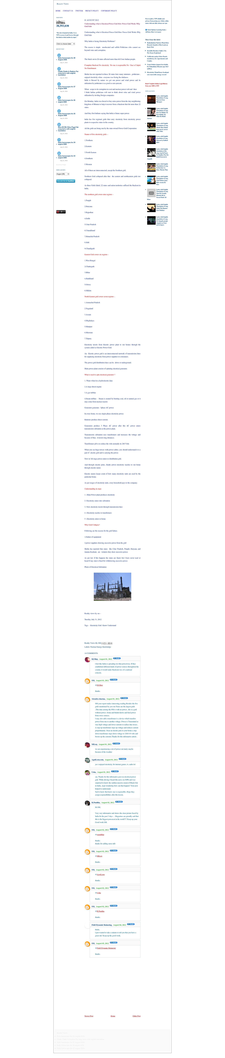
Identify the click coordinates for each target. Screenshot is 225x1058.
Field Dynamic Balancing (102, 924)
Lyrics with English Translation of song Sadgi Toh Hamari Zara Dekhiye (162, 207)
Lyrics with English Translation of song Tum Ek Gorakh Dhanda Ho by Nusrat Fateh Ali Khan (157, 194)
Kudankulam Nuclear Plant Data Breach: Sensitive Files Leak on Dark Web (158, 45)
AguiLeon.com (97, 759)
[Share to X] (107, 643)
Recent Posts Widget (61, 164)
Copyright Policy (109, 11)
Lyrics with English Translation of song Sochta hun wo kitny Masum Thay (162, 167)
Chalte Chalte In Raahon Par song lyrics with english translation (68, 73)
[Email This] (102, 643)
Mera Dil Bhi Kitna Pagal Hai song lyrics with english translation (68, 129)
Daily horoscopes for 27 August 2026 (66, 87)
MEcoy (94, 744)
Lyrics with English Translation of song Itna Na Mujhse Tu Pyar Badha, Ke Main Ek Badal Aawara (157, 113)
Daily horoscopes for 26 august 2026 (66, 101)
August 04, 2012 (119, 924)
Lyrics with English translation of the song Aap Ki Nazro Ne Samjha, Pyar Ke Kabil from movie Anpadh (158, 154)
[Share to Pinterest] (111, 643)
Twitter (79, 11)
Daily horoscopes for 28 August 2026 (66, 59)
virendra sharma (98, 698)
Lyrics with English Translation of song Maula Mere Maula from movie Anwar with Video (162, 127)
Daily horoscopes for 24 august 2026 (66, 143)
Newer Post (88, 1016)
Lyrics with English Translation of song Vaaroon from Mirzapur (162, 99)
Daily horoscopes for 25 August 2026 (66, 114)
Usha (94, 772)
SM (93, 680)
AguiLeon (101, 874)
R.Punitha (96, 802)
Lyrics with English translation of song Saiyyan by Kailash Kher (162, 139)
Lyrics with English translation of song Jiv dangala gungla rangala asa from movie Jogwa (162, 221)
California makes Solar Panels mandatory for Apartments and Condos (157, 58)
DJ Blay (95, 659)
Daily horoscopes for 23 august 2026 (66, 157)
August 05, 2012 (102, 943)
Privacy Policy (92, 11)
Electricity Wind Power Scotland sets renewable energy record (158, 73)
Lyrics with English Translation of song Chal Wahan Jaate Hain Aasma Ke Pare (162, 180)
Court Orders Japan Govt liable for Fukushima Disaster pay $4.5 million (157, 66)
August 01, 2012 (105, 659)
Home (58, 11)
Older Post (137, 1016)
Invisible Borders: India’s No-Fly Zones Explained (157, 52)
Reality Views (63, 3)
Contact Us (68, 11)
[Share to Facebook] (109, 643)
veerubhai (100, 834)
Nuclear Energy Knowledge (100, 647)
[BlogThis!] (104, 643)
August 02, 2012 (108, 802)
